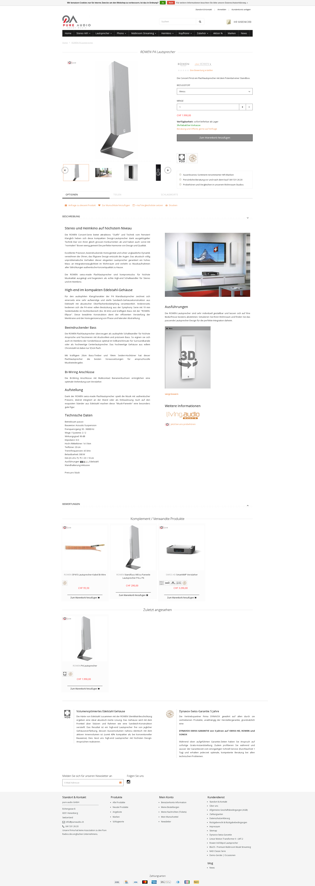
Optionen (72, 194)
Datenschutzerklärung (220, 818)
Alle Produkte (119, 802)
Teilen (117, 194)
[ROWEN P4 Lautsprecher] (76, 172)
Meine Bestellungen (170, 807)
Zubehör (202, 33)
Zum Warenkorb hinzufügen (84, 597)
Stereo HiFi (82, 33)
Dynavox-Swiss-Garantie (221, 834)
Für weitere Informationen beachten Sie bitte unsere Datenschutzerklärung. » (212, 3)
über (202, 64)
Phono (121, 33)
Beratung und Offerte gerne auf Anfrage (197, 128)
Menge (180, 100)
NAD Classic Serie (218, 851)
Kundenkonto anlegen (241, 9)
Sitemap (213, 830)
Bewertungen (71, 504)
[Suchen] (200, 21)
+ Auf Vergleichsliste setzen (149, 205)
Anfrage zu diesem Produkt (82, 205)
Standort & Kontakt (203, 9)
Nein (171, 3)
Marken (232, 33)
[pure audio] (109, 21)
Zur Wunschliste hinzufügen (212, 145)
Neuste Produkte (120, 807)
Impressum (215, 826)
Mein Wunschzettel (169, 816)
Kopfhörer (184, 33)
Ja (163, 3)
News (244, 33)
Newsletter (166, 821)
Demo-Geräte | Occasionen (222, 855)
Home (68, 33)
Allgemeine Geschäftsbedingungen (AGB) (229, 810)
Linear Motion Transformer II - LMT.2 (226, 838)
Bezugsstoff (183, 85)
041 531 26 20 (71, 826)
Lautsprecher (102, 33)
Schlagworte (169, 194)
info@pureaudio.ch (75, 822)
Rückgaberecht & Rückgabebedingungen (228, 822)
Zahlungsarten (216, 814)
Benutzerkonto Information (173, 802)
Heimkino (166, 33)
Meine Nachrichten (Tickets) (173, 812)
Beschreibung (71, 216)
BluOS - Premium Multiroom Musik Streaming (230, 847)
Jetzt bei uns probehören (183, 424)
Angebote (117, 812)
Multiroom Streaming (143, 33)
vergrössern (172, 393)
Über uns (214, 805)
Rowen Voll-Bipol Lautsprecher (224, 843)
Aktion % (218, 33)
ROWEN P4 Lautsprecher (82, 42)
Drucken (172, 205)
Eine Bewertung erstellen (201, 70)
